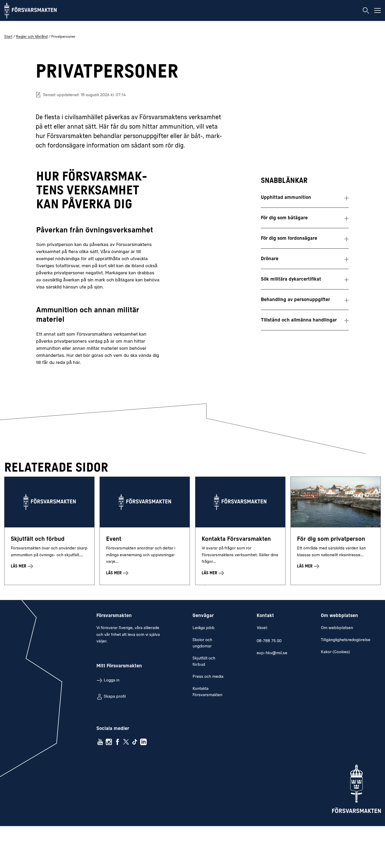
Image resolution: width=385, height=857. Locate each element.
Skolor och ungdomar (202, 643)
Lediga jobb (203, 628)
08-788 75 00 (269, 641)
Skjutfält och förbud (203, 661)
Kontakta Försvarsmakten (207, 692)
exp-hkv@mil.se (272, 653)
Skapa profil (115, 697)
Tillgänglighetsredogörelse (345, 640)
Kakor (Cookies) (335, 652)
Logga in (111, 680)
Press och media (207, 677)
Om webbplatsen (337, 628)
